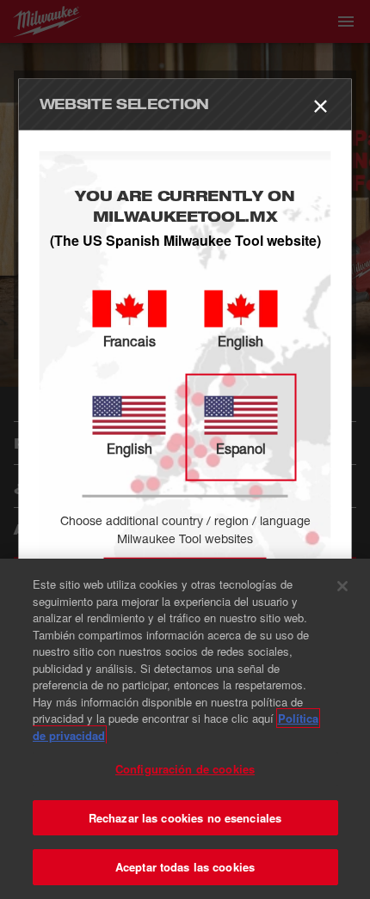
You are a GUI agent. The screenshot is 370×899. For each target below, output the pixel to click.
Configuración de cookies (185, 769)
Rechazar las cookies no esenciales (185, 818)
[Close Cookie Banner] (342, 586)
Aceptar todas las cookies (185, 867)
